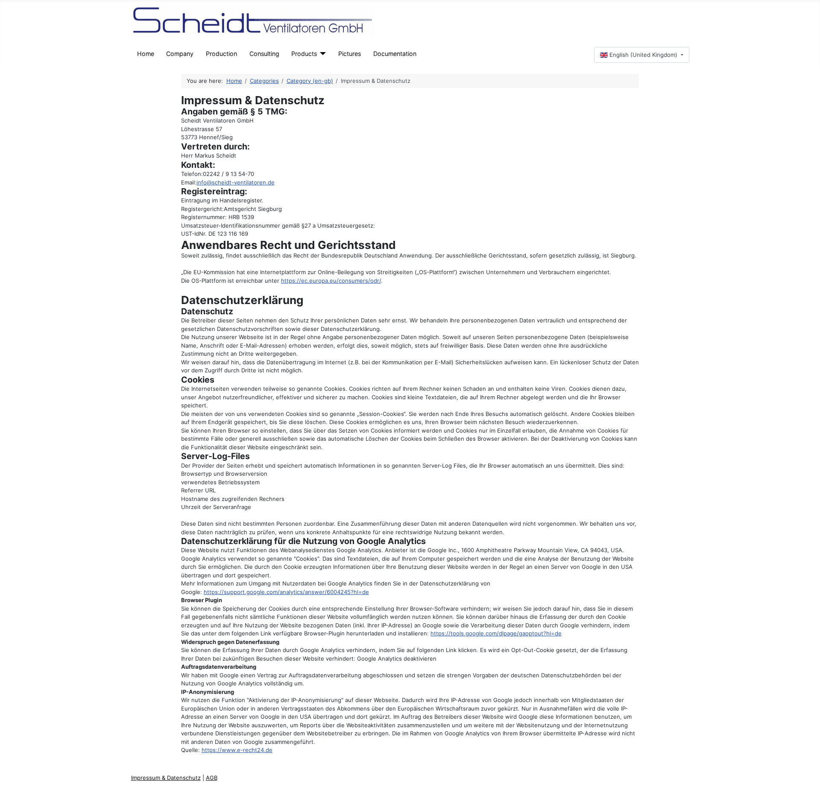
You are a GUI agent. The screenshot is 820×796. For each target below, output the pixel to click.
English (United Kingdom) (643, 54)
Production (221, 53)
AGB (211, 777)
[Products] (321, 53)
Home (145, 53)
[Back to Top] (807, 783)
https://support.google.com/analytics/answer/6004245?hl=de (286, 591)
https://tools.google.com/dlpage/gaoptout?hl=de (496, 633)
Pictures (349, 53)
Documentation (394, 53)
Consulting (264, 53)
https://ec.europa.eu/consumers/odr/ (331, 280)
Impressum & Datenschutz (166, 777)
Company (179, 53)
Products (304, 53)
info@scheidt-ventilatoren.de (235, 182)
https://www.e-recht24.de (237, 749)
